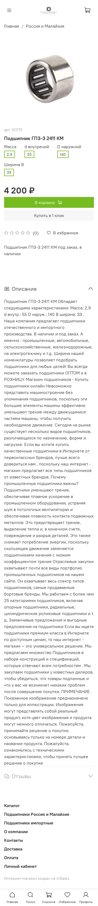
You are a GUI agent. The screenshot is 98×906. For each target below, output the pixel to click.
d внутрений (36, 146)
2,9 (9, 154)
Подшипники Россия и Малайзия (36, 814)
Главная (11, 26)
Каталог (12, 805)
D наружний (69, 146)
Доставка (13, 849)
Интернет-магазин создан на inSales (36, 878)
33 (9, 172)
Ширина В (14, 164)
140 (63, 154)
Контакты (13, 840)
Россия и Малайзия (45, 26)
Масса (10, 146)
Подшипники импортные (28, 823)
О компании (16, 831)
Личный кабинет (20, 866)
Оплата (11, 857)
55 (29, 154)
